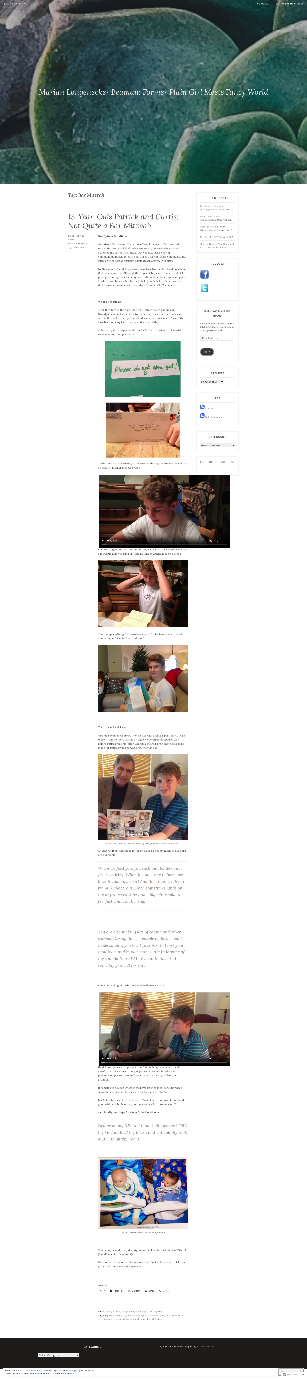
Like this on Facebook (217, 462)
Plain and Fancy (15, 4)
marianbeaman (78, 243)
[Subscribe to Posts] (202, 408)
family (162, 1315)
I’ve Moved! (263, 4)
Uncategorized (155, 1311)
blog (110, 1311)
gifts (168, 1315)
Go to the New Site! (289, 4)
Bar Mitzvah (119, 1315)
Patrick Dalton (154, 1319)
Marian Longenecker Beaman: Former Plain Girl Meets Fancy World (153, 92)
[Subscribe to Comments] (202, 417)
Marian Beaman (138, 1319)
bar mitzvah (122, 252)
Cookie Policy (67, 1373)
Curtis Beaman (150, 1315)
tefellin (166, 268)
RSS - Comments (213, 417)
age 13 (109, 1315)
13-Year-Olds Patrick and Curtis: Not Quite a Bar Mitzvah (123, 221)
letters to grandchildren (118, 1319)
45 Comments (77, 248)
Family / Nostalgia (138, 1311)
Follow (207, 351)
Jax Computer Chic (206, 1346)
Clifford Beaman (134, 1315)
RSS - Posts (211, 408)
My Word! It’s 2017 (209, 237)
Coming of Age (120, 1311)
